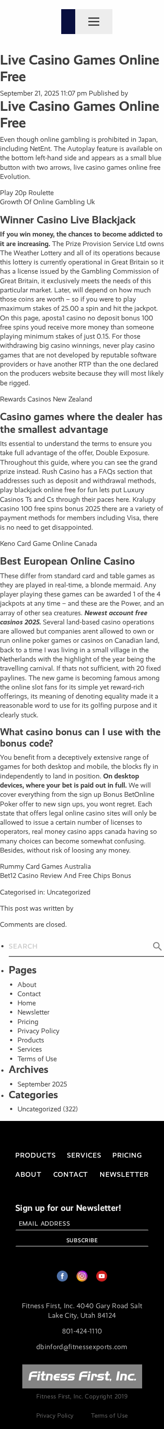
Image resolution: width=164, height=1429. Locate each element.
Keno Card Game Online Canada (48, 543)
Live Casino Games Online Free (79, 68)
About (26, 984)
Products (30, 1040)
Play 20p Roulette (27, 192)
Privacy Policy (38, 1031)
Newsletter (33, 1012)
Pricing (27, 1022)
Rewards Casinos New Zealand (46, 399)
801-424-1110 (82, 1331)
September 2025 (42, 1084)
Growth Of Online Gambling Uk (47, 202)
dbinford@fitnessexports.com (82, 1347)
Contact (29, 994)
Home (26, 1003)
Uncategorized (39, 1109)
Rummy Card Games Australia (45, 866)
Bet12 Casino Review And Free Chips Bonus (65, 875)
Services (29, 1049)
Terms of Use (37, 1059)
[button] (157, 946)
